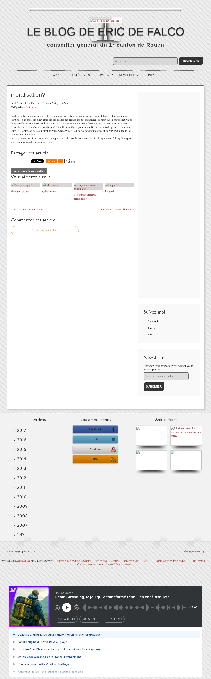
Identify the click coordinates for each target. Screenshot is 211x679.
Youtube (95, 449)
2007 (22, 525)
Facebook (153, 321)
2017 (21, 430)
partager (92, 619)
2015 (21, 449)
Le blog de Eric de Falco (105, 31)
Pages (103, 75)
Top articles (101, 560)
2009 (22, 506)
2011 (21, 487)
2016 (21, 439)
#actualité (30, 107)
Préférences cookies (123, 564)
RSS (150, 334)
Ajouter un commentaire (44, 230)
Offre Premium (198, 560)
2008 (22, 515)
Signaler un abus (131, 560)
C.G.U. (147, 560)
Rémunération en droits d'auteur (171, 560)
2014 (21, 458)
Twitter (152, 328)
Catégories (79, 75)
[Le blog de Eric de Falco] (105, 20)
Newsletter (128, 75)
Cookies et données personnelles (93, 564)
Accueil (59, 75)
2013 (21, 468)
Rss (95, 458)
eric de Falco (24, 560)
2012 (21, 477)
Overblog (199, 551)
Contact (151, 75)
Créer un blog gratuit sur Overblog (74, 560)
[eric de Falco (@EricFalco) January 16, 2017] (186, 469)
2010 (22, 496)
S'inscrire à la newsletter (29, 171)
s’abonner (69, 619)
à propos (116, 619)
